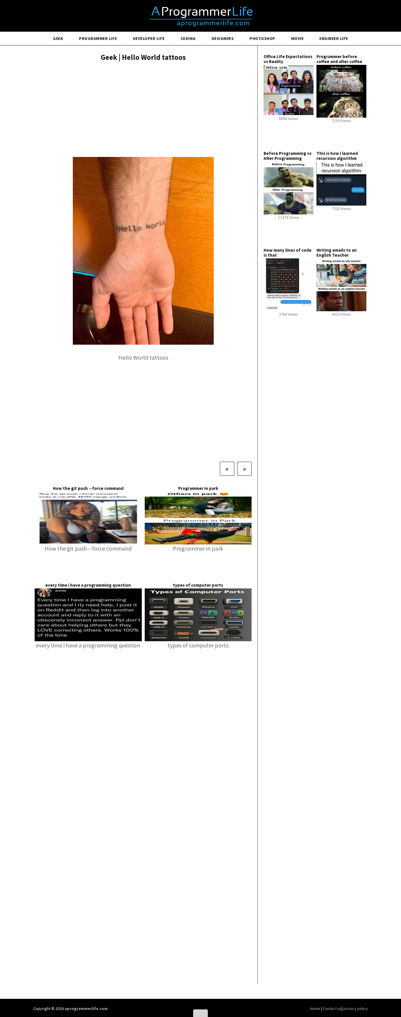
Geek (58, 38)
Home (315, 1008)
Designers (223, 38)
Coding (188, 38)
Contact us (332, 1008)
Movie (297, 38)
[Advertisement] (143, 110)
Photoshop (262, 38)
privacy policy (355, 1008)
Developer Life (149, 38)
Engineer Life (333, 38)
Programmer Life (98, 38)
